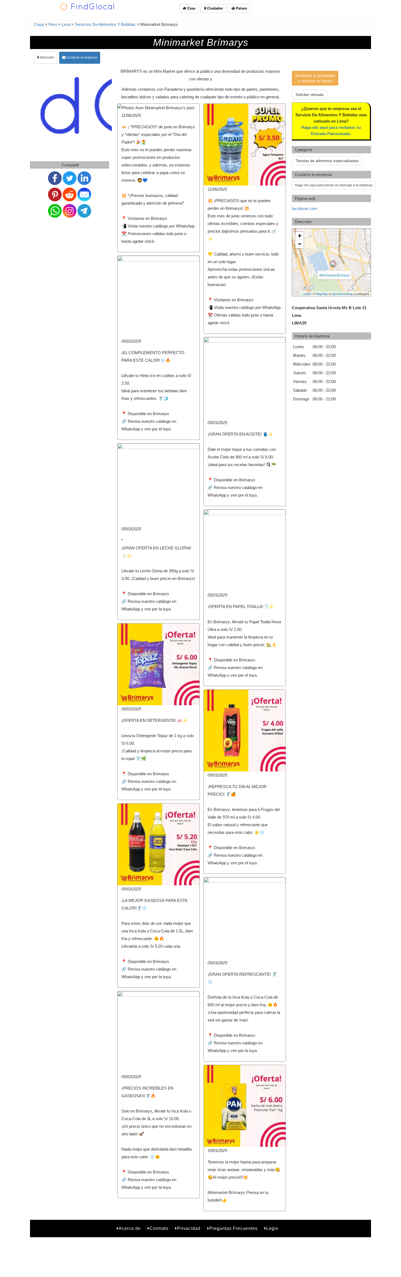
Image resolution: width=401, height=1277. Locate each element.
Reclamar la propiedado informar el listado (315, 78)
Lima (65, 24)
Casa (190, 8)
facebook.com (304, 208)
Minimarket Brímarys (334, 275)
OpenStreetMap (342, 293)
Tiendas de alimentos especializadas (327, 161)
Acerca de (130, 1228)
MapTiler (322, 293)
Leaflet (306, 293)
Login (272, 1228)
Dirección (46, 57)
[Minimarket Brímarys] (333, 264)
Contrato (158, 1228)
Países (241, 8)
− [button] (299, 244)
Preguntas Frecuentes (233, 1228)
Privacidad (188, 1228)
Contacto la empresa (81, 57)
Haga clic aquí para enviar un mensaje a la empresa (333, 185)
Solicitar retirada (309, 94)
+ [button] (299, 235)
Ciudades (214, 8)
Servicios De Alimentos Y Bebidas (105, 24)
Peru (52, 24)
